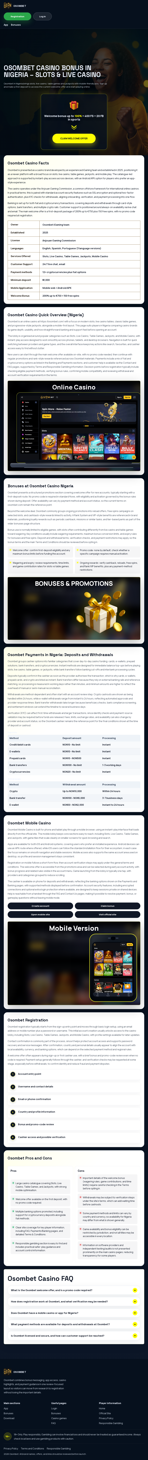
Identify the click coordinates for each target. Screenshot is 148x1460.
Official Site (105, 1413)
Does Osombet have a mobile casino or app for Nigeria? (44, 1313)
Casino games (59, 1418)
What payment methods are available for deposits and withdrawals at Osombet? (60, 1324)
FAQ (53, 1423)
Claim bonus (107, 905)
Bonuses (16, 24)
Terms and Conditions (32, 1448)
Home (102, 1408)
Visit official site (107, 914)
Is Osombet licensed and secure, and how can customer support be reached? (57, 1335)
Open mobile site (40, 914)
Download (9, 1418)
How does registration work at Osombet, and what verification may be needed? (59, 1301)
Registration (17, 16)
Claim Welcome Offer (74, 138)
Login (54, 1408)
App (6, 24)
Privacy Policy (106, 1418)
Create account (40, 905)
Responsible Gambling (111, 1423)
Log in (42, 16)
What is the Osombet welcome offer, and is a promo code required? (51, 1290)
